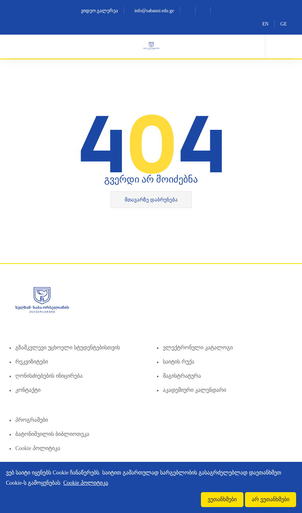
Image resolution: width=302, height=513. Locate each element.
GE (283, 24)
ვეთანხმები (222, 499)
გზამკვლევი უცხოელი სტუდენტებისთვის (67, 348)
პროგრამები (31, 420)
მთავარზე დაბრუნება (151, 200)
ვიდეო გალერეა (99, 10)
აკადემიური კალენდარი (194, 390)
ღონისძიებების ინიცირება (49, 376)
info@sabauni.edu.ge (153, 10)
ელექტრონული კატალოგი (198, 348)
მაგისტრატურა (182, 376)
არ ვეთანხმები (270, 499)
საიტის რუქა (178, 362)
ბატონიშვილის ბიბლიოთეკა (52, 434)
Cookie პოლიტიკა (37, 448)
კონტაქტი (28, 390)
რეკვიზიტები (31, 362)
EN (265, 24)
